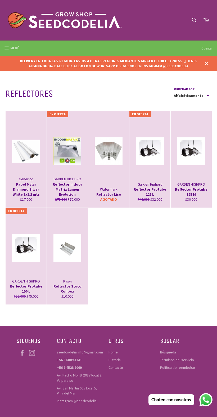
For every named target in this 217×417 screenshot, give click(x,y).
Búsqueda (168, 352)
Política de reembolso (177, 367)
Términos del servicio (177, 359)
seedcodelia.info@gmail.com (80, 352)
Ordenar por (184, 89)
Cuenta (206, 48)
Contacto (115, 367)
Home (113, 352)
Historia (114, 359)
